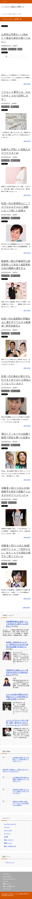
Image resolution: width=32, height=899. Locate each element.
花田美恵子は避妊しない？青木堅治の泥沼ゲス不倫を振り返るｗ (17, 672)
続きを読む (27, 84)
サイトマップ (10, 862)
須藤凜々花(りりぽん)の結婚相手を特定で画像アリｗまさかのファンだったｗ (15, 491)
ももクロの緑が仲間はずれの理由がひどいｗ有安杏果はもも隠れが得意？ (17, 696)
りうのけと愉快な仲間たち (12, 7)
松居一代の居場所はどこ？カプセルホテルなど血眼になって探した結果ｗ (15, 207)
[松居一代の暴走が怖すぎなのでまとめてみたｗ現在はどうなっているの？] (16, 413)
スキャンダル (12, 49)
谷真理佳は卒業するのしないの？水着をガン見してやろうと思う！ (21, 791)
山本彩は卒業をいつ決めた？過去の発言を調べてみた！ (15, 38)
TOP (11, 14)
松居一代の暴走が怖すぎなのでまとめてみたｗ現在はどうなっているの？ (16, 380)
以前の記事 (26, 607)
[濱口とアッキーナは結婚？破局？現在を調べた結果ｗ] (16, 467)
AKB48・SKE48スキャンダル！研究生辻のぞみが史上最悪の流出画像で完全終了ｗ (17, 644)
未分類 (20, 49)
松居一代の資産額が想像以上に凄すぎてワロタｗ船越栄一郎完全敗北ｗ (16, 322)
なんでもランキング (10, 824)
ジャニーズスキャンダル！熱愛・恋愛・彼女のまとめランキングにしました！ (17, 722)
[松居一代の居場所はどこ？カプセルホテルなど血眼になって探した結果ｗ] (16, 240)
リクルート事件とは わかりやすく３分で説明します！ (16, 96)
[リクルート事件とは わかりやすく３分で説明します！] (16, 128)
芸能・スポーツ (15, 160)
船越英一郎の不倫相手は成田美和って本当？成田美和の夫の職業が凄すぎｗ (15, 265)
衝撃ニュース (14, 106)
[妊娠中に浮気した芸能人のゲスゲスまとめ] (16, 182)
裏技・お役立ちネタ (10, 846)
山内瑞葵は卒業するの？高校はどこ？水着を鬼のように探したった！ (21, 759)
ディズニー (7, 833)
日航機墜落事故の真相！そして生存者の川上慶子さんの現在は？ (17, 624)
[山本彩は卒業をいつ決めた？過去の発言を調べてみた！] (16, 71)
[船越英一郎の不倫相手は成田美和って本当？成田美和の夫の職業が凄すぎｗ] (16, 298)
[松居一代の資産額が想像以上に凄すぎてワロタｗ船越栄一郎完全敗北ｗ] (16, 355)
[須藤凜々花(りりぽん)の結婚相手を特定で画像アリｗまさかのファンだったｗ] (16, 525)
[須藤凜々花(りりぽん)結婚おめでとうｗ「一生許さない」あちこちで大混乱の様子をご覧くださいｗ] (16, 586)
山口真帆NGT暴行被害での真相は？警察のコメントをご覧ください (21, 779)
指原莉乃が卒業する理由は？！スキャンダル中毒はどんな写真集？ (21, 803)
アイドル (4, 49)
